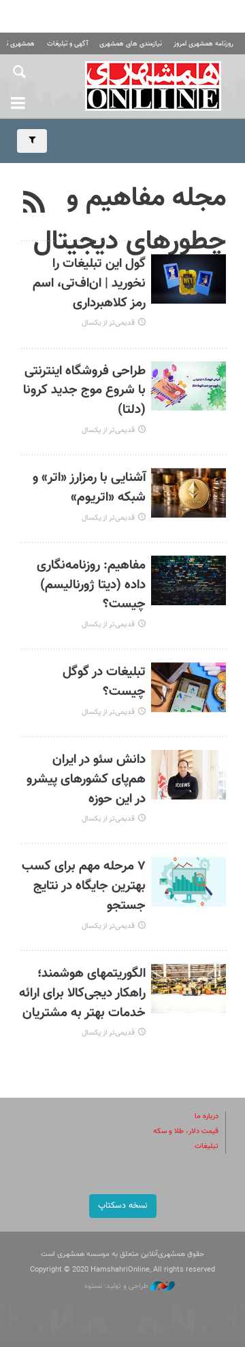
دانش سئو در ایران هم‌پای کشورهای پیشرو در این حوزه (86, 779)
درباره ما (206, 1116)
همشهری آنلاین (153, 85)
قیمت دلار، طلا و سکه (185, 1131)
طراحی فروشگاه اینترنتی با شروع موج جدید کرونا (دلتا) (84, 390)
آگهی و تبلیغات (67, 44)
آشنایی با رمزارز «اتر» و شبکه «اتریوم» (89, 487)
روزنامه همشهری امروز (203, 44)
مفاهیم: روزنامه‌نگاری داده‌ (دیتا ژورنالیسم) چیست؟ (91, 585)
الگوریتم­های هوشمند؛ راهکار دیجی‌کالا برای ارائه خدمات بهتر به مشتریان (82, 993)
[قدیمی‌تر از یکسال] (188, 279)
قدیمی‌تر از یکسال (108, 323)
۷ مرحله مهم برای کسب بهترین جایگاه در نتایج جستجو (84, 886)
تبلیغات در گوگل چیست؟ (104, 682)
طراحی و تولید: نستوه (117, 1286)
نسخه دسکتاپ (123, 1206)
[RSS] (34, 204)
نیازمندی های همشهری (130, 44)
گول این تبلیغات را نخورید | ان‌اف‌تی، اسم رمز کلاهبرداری (89, 283)
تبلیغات (206, 1146)
